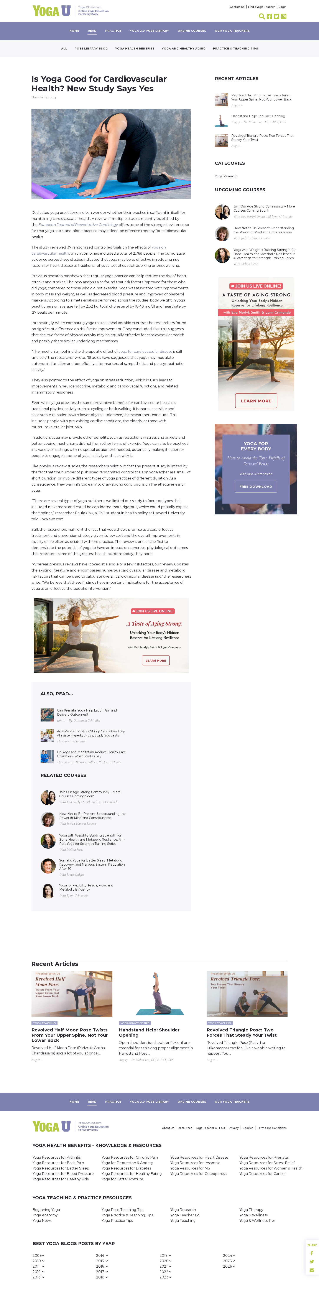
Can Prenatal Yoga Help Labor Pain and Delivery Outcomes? (87, 712)
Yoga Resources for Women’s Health (271, 1168)
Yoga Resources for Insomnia (195, 1163)
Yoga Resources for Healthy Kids (61, 1179)
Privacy (234, 1128)
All (64, 48)
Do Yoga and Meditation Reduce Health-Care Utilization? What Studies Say (91, 754)
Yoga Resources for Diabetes (126, 1168)
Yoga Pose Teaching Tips (123, 1210)
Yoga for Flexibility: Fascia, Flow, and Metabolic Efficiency (86, 887)
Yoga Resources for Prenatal (264, 1157)
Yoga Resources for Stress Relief (267, 1163)
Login (282, 6)
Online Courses (192, 30)
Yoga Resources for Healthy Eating (132, 1174)
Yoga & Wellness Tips (257, 1221)
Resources (185, 1128)
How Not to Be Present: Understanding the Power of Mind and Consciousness (92, 816)
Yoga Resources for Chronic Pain (130, 1157)
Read (92, 30)
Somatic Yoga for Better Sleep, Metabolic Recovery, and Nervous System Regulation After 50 (92, 864)
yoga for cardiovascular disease (145, 351)
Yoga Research (226, 176)
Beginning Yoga (46, 1210)
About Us (168, 1128)
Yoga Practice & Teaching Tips (127, 1215)
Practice (113, 30)
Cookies (248, 1128)
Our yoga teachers (232, 30)
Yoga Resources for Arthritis (57, 1157)
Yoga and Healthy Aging (184, 48)
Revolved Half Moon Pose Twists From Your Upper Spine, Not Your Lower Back (261, 97)
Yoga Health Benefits (135, 48)
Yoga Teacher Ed (185, 1215)
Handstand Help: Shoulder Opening (258, 116)
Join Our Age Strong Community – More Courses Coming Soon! (90, 794)
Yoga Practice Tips (117, 1221)
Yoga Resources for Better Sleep (61, 1168)
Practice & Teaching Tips (235, 48)
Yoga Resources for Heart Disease (199, 1157)
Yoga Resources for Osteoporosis (198, 1174)
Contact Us (237, 6)
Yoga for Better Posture (122, 1179)
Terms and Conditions (271, 1128)
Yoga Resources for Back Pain (58, 1163)
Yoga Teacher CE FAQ (210, 1128)
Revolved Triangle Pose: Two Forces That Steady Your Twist (262, 138)
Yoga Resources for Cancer (262, 1174)
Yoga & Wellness (253, 1215)
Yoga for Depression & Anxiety (127, 1163)
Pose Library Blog (91, 48)
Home (74, 30)
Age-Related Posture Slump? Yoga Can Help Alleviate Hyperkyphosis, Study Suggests (91, 733)
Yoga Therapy (251, 1210)
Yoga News (42, 1221)
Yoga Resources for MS (190, 1168)
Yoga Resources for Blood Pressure (63, 1174)
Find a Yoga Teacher (261, 6)
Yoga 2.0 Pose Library (149, 30)
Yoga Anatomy (45, 1215)
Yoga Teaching (183, 1221)
